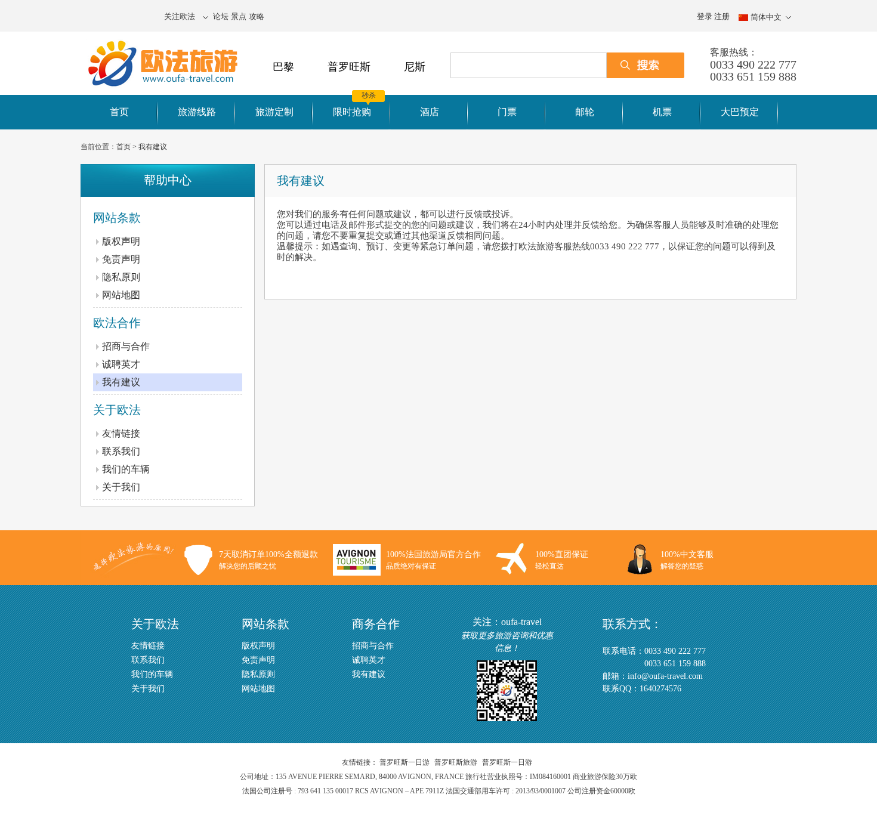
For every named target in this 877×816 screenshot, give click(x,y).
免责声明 (121, 259)
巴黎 (283, 67)
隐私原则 (121, 277)
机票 (662, 112)
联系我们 (121, 451)
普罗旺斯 (349, 67)
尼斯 (414, 67)
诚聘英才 (121, 364)
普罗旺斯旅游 (455, 762)
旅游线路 (197, 112)
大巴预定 (740, 112)
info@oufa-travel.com (665, 676)
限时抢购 (352, 112)
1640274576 (660, 688)
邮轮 (584, 112)
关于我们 (121, 487)
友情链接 (121, 433)
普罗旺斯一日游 (404, 762)
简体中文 (766, 17)
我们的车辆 (126, 469)
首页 (119, 112)
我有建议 (152, 147)
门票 (507, 112)
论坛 (220, 16)
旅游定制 (274, 112)
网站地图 (121, 295)
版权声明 (121, 241)
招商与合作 (126, 346)
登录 (704, 16)
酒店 (429, 112)
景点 (238, 16)
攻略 (256, 16)
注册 (722, 16)
